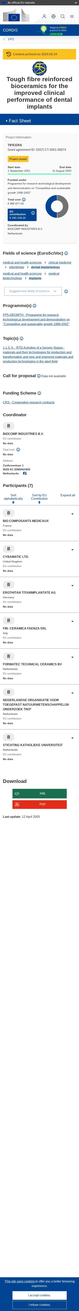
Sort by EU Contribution (39, 497)
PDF (43, 804)
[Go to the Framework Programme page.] (39, 68)
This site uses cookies (20, 1281)
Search (62, 16)
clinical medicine (60, 262)
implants (35, 278)
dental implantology (45, 267)
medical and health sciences (22, 262)
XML (43, 793)
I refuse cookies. (40, 1304)
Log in (44, 16)
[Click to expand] (72, 514)
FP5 (11, 39)
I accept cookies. (39, 1295)
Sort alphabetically (13, 497)
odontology (16, 267)
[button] (53, 16)
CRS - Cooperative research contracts (28, 402)
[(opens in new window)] (16, 14)
